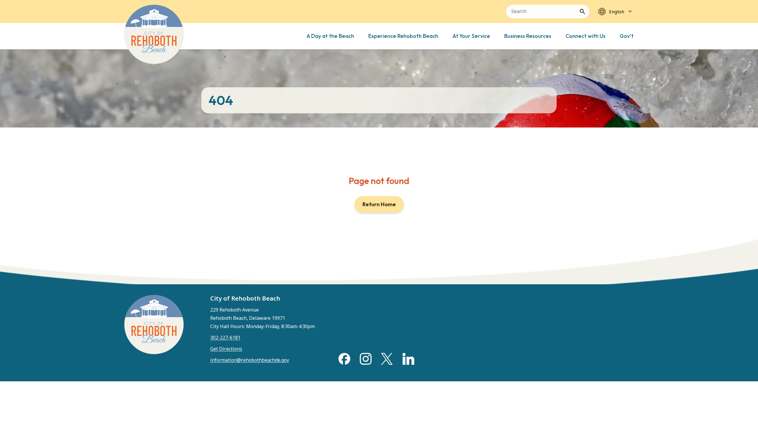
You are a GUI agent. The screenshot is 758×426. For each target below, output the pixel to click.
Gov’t (627, 36)
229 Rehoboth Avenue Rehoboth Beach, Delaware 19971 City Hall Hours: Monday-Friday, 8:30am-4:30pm (262, 318)
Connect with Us (586, 36)
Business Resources (527, 36)
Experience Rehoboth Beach (403, 36)
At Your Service (471, 36)
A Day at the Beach (330, 36)
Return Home (379, 204)
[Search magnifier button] (584, 11)
